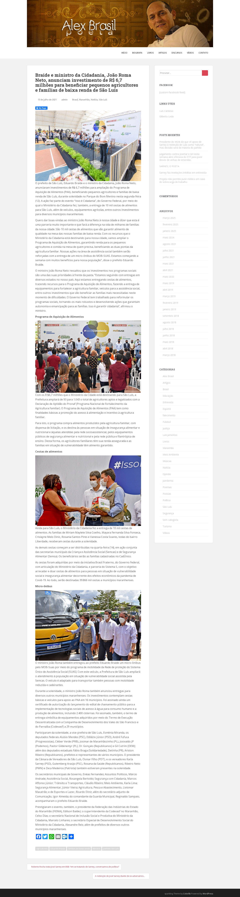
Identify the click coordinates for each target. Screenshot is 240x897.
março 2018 (169, 355)
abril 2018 (168, 348)
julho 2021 (168, 250)
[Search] (205, 73)
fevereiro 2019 (170, 302)
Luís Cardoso (166, 110)
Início (124, 52)
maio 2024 (168, 237)
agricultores (42, 848)
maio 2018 (168, 341)
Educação (168, 395)
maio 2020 (168, 276)
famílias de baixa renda (79, 848)
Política (166, 500)
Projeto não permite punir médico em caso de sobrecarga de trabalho (182, 180)
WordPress (208, 893)
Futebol (167, 421)
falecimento (169, 415)
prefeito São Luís (111, 848)
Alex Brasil (168, 376)
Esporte (167, 408)
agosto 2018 (169, 322)
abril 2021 (168, 270)
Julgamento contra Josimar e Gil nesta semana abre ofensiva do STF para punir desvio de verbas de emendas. (180, 156)
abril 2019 (168, 289)
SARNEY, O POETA (169, 166)
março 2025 (169, 217)
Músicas (167, 461)
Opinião (167, 474)
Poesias (167, 493)
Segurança (168, 513)
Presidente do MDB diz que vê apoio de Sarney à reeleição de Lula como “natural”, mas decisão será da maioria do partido (181, 144)
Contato (203, 52)
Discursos (177, 52)
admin (64, 99)
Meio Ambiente (171, 454)
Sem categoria (170, 519)
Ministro (96, 848)
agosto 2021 (169, 244)
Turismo (167, 526)
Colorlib (187, 893)
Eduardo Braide (57, 848)
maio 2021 (168, 263)
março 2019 (169, 296)
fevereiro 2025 (170, 224)
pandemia (168, 480)
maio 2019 (168, 283)
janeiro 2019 (169, 309)
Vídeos (190, 52)
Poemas (167, 487)
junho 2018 (169, 335)
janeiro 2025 (169, 230)
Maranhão (84, 99)
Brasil (75, 99)
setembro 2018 (171, 315)
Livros (150, 52)
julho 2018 (168, 328)
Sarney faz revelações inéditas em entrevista (183, 172)
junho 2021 (169, 257)
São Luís (103, 99)
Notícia (94, 99)
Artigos (163, 52)
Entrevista (168, 402)
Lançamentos (170, 435)
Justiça (166, 428)
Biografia (137, 52)
